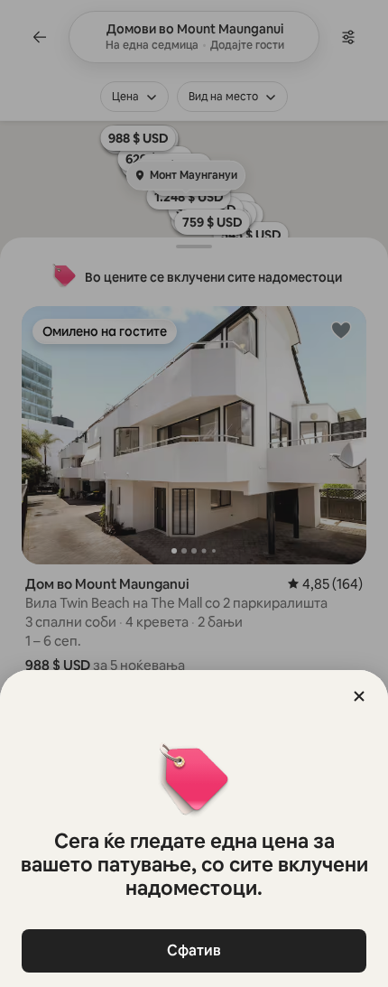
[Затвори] (359, 696)
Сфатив (194, 950)
